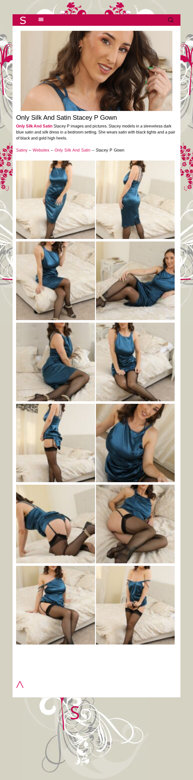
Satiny (21, 150)
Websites (41, 150)
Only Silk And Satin (34, 126)
